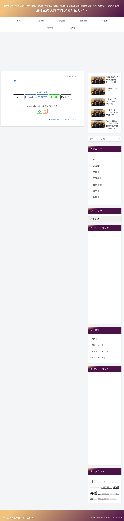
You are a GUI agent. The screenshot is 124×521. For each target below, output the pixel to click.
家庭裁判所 (113, 499)
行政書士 (97, 184)
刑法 (111, 494)
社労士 (96, 191)
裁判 (107, 499)
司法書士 (97, 178)
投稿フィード (97, 345)
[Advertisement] (62, 51)
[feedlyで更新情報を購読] (39, 111)
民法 (114, 494)
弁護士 (96, 166)
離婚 (99, 487)
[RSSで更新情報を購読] (45, 111)
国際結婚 (105, 494)
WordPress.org (98, 357)
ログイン (95, 338)
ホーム (96, 159)
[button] (66, 97)
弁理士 (96, 172)
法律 (116, 487)
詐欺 (101, 482)
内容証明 (113, 482)
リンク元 (11, 81)
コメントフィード (99, 351)
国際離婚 (95, 487)
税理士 (96, 197)
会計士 (95, 499)
